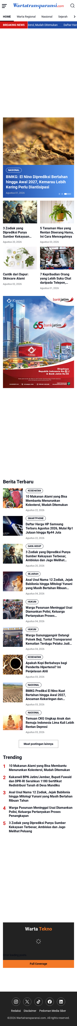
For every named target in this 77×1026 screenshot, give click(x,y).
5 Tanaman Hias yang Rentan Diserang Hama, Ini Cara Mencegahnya (57, 232)
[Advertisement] (38, 72)
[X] (27, 1002)
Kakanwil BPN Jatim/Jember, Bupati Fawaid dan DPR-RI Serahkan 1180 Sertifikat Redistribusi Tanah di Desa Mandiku (40, 781)
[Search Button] (73, 6)
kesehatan (34, 490)
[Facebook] (50, 1002)
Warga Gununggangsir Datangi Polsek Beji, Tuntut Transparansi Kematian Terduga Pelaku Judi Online (49, 639)
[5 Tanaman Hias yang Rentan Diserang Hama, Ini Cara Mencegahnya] (57, 212)
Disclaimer (30, 1010)
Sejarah (63, 16)
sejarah (33, 574)
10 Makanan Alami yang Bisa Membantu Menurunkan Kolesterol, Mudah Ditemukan (47, 501)
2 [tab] (62, 194)
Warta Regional (26, 16)
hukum (32, 601)
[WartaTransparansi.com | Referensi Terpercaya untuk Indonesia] (38, 6)
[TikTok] (38, 1002)
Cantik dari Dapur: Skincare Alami (16, 276)
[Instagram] (16, 1002)
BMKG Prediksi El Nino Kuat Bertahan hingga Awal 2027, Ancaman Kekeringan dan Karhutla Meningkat (46, 695)
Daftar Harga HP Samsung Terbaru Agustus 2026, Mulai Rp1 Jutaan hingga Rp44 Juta (49, 528)
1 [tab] (59, 194)
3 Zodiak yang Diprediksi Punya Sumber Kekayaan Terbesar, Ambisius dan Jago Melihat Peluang (20, 232)
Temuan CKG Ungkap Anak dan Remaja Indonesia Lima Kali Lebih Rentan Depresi (50, 723)
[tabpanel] (38, 157)
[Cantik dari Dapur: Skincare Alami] (20, 258)
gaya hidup (34, 546)
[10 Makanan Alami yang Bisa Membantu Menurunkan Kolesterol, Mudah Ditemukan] (13, 498)
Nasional (46, 16)
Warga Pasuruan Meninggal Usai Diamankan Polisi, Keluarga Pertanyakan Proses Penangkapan (49, 612)
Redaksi (16, 1010)
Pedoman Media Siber (52, 1010)
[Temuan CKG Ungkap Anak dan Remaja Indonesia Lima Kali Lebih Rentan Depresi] (13, 720)
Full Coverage (38, 963)
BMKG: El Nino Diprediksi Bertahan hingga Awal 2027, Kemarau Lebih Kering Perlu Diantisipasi (37, 181)
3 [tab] (68, 194)
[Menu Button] (4, 6)
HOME (7, 16)
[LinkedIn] (61, 1002)
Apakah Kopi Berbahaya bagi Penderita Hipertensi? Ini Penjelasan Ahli (46, 667)
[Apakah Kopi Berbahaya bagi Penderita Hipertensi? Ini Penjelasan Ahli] (13, 665)
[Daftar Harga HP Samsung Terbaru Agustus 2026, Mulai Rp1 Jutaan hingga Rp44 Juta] (13, 526)
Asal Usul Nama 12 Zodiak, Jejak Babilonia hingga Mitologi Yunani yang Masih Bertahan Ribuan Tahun (49, 584)
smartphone (36, 518)
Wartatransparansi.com (31, 1017)
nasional (14, 170)
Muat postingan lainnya (38, 743)
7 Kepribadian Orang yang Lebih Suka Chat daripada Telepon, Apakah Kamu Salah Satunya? (55, 278)
